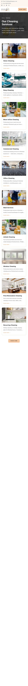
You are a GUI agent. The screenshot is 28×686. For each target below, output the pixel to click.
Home (3, 18)
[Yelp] (6, 5)
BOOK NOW (22, 9)
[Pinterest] (9, 5)
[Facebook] (4, 5)
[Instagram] (1, 5)
